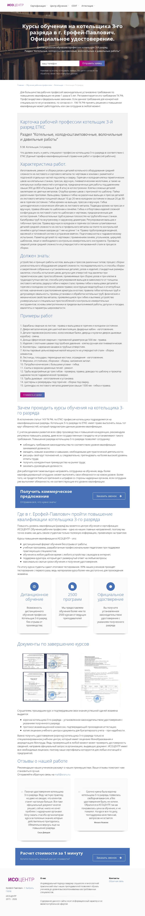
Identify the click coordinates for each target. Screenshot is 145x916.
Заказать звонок (106, 496)
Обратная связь (116, 881)
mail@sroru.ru (62, 774)
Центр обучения (58, 5)
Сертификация (38, 5)
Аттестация (87, 5)
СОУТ (74, 5)
